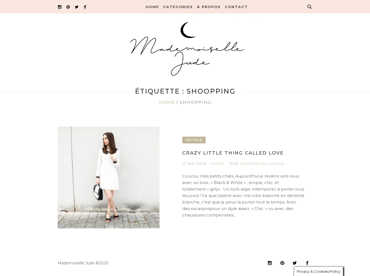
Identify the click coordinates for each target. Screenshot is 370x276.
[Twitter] (76, 6)
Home (167, 102)
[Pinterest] (68, 6)
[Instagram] (60, 6)
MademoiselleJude (262, 164)
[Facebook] (85, 6)
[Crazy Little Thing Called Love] (109, 177)
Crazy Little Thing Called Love (233, 153)
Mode (218, 164)
